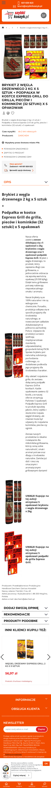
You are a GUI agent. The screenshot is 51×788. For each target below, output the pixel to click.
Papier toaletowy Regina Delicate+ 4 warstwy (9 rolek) (24, 664)
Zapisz (41, 729)
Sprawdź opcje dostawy (20, 170)
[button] (49, 657)
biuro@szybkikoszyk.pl (29, 6)
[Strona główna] (3, 28)
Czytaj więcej (19, 775)
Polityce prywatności (13, 754)
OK (46, 763)
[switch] (5, 776)
